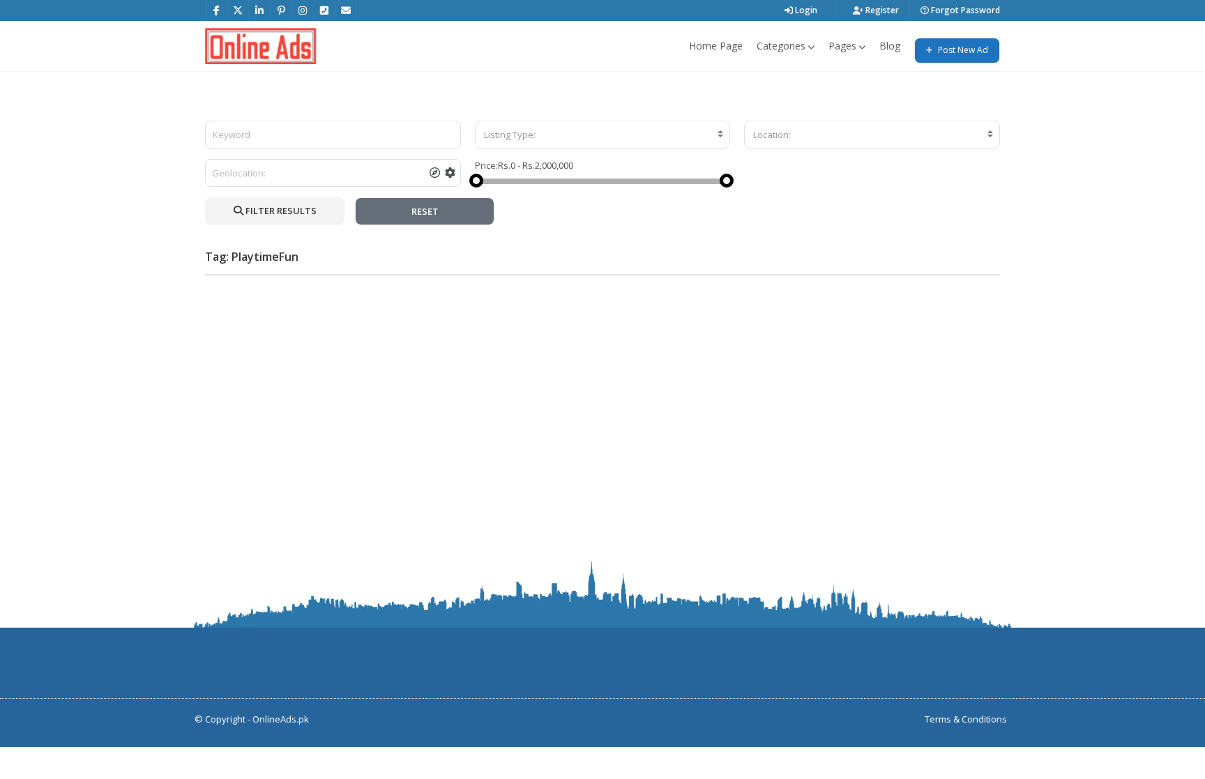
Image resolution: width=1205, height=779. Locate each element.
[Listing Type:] (603, 135)
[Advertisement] (602, 383)
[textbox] (603, 134)
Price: (486, 165)
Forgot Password (964, 10)
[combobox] (603, 135)
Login (805, 10)
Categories (781, 45)
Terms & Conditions (966, 719)
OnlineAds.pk (280, 719)
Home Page (716, 45)
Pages (842, 45)
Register (881, 10)
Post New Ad (962, 50)
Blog (889, 45)
